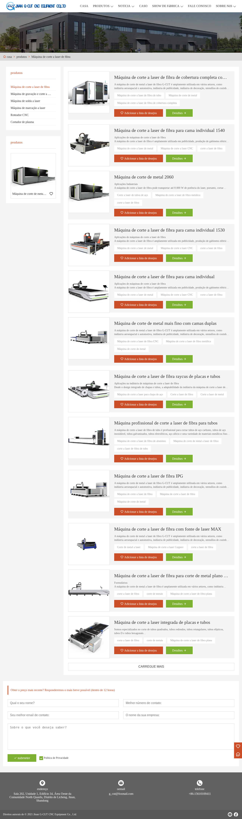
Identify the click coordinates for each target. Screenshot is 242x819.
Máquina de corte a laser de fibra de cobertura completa (147, 103)
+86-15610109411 (200, 793)
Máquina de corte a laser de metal (135, 148)
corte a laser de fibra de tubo (132, 448)
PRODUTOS (101, 6)
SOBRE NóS (224, 6)
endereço (42, 789)
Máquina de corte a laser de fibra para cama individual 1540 (169, 130)
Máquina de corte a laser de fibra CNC (137, 341)
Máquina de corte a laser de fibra (30, 86)
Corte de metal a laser (128, 547)
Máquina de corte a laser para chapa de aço (140, 394)
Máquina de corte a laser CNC (177, 148)
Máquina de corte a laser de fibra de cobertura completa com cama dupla (172, 77)
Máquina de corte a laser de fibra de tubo (139, 95)
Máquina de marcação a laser (28, 108)
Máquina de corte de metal (183, 95)
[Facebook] (236, 814)
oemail (121, 789)
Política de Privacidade (56, 757)
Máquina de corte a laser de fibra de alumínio (141, 441)
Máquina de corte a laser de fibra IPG (148, 476)
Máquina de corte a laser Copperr (166, 547)
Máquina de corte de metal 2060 (144, 177)
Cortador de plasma (22, 122)
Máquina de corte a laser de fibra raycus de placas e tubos (167, 376)
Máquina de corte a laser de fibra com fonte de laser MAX (167, 529)
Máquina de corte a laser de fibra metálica (177, 195)
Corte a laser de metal (212, 394)
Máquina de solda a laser (25, 101)
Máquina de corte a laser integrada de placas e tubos (162, 622)
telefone (199, 789)
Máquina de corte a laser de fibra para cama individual (164, 276)
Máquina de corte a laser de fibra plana (191, 593)
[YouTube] (230, 814)
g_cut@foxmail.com (121, 793)
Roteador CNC (20, 115)
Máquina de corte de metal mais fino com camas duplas (165, 323)
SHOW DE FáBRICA (165, 6)
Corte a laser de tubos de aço (132, 195)
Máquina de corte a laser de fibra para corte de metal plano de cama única (172, 575)
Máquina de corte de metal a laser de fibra (195, 441)
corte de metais (155, 593)
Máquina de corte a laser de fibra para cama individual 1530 (169, 230)
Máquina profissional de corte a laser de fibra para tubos (165, 422)
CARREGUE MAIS (151, 666)
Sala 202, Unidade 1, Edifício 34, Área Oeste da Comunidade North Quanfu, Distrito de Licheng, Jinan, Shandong (42, 797)
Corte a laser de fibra (182, 394)
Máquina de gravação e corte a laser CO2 (33, 94)
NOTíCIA (124, 6)
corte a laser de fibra (211, 148)
